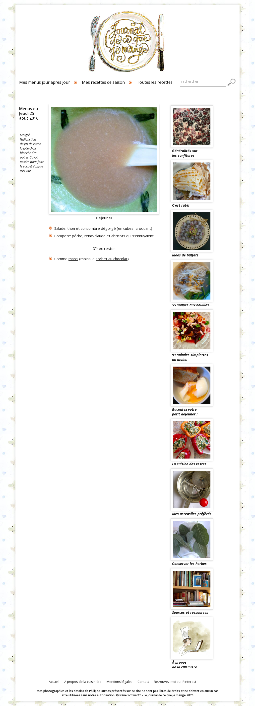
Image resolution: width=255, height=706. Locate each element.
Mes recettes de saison (103, 82)
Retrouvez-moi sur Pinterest (175, 681)
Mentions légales (119, 681)
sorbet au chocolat (112, 258)
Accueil (54, 681)
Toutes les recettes (155, 82)
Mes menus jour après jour (44, 82)
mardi (73, 258)
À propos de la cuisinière (83, 681)
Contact (143, 681)
